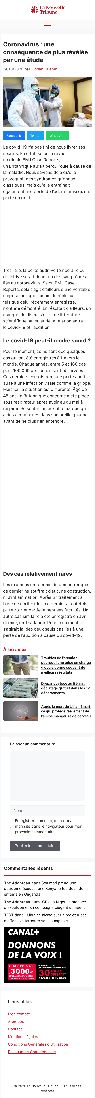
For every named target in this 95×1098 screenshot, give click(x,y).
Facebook (14, 135)
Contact (15, 1029)
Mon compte (19, 1014)
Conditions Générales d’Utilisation (38, 1044)
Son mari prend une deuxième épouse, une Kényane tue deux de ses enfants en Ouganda (47, 889)
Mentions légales (23, 1036)
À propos (16, 1021)
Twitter (35, 135)
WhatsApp (57, 135)
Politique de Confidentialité (32, 1052)
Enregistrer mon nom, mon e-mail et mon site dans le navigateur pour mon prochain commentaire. (48, 826)
